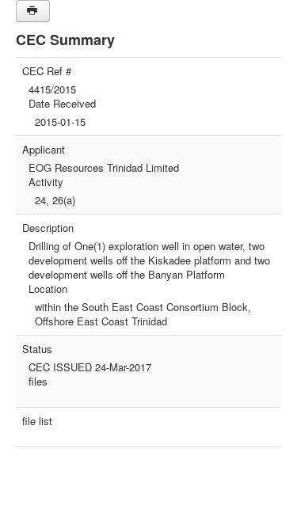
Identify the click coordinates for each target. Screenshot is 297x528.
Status (37, 349)
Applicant (43, 149)
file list (37, 421)
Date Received (62, 104)
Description (48, 228)
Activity (46, 182)
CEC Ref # (46, 71)
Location (48, 289)
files (38, 381)
